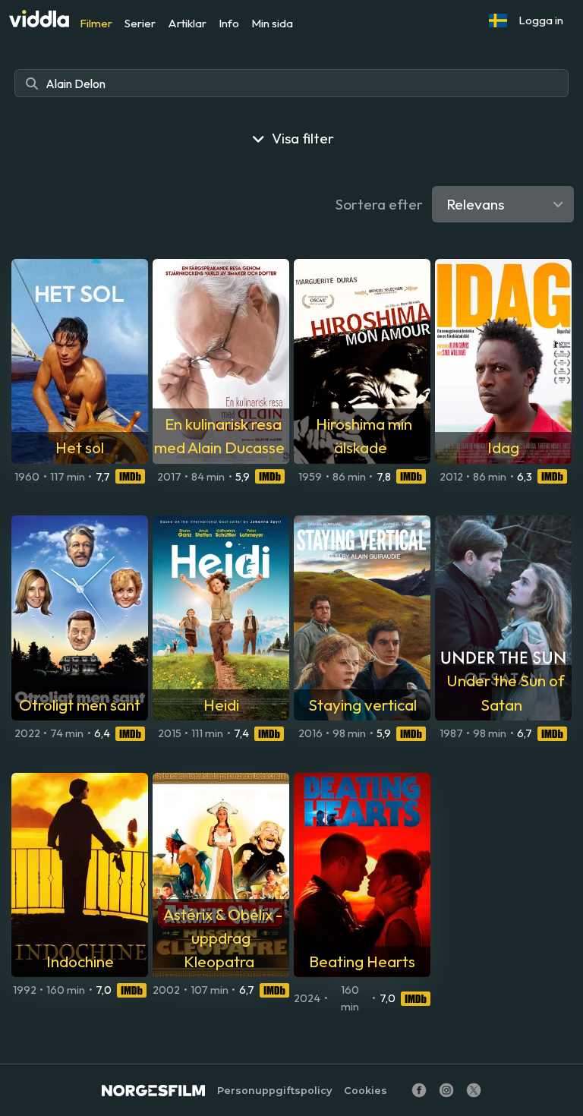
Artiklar (187, 23)
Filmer (96, 23)
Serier (140, 23)
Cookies (365, 1090)
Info (229, 23)
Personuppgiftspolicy (274, 1090)
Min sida (272, 23)
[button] (498, 20)
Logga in (540, 20)
